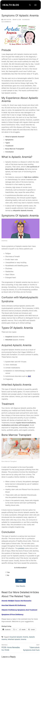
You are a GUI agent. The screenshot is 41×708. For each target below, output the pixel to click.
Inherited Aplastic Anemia (17, 639)
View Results (20, 586)
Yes (8, 572)
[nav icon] (35, 5)
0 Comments (7, 21)
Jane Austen (7, 19)
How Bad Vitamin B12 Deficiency (14, 605)
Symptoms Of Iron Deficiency (12, 614)
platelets (21, 548)
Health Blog (11, 5)
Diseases (27, 19)
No (8, 575)
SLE (29, 376)
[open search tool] (30, 5)
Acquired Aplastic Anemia (19, 637)
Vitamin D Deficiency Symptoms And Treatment (19, 610)
